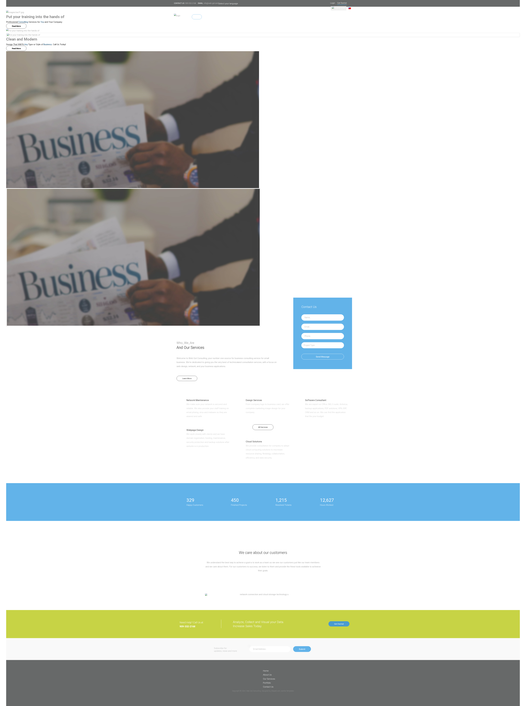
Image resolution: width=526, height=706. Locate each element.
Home (196, 17)
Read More (16, 26)
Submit (302, 649)
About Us (208, 17)
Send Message (322, 356)
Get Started (339, 624)
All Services (263, 427)
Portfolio (236, 17)
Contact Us (250, 17)
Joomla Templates (287, 691)
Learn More (186, 378)
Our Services (222, 17)
